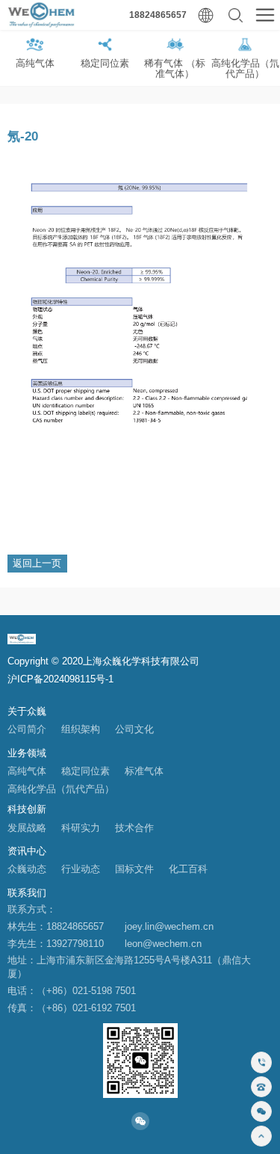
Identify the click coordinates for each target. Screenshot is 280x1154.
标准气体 (144, 771)
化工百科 (188, 869)
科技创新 (26, 809)
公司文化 (134, 729)
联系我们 (26, 893)
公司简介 (26, 729)
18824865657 (158, 14)
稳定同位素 (85, 771)
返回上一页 (37, 563)
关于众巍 (26, 711)
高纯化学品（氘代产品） (60, 789)
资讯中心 (26, 851)
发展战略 (26, 828)
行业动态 (80, 869)
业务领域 (26, 753)
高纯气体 (26, 771)
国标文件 (134, 869)
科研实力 (80, 828)
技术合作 (134, 828)
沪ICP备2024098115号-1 (60, 679)
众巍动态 (26, 869)
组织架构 (80, 729)
